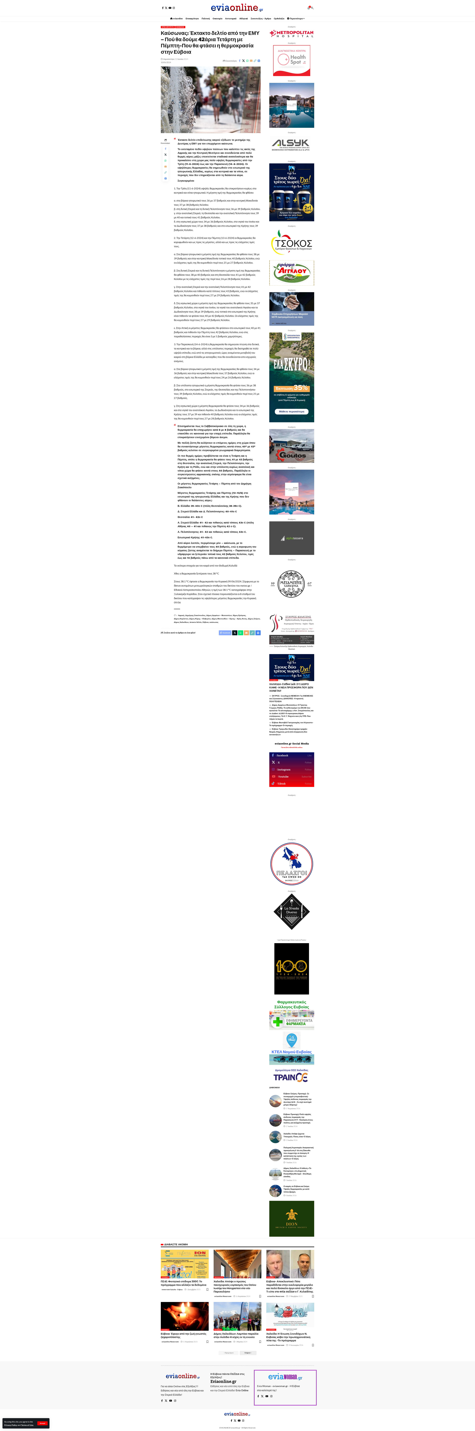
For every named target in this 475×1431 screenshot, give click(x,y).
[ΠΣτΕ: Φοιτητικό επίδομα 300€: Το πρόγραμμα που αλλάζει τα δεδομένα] (185, 1264)
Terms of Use (27, 1425)
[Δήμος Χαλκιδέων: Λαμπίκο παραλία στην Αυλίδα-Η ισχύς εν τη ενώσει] (237, 1316)
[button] (42, 1423)
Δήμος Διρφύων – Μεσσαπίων (219, 615)
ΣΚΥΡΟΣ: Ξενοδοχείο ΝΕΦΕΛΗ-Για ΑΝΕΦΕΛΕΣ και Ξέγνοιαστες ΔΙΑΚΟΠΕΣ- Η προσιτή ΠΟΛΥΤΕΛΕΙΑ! (291, 699)
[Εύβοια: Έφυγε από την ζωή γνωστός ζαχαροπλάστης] (185, 1316)
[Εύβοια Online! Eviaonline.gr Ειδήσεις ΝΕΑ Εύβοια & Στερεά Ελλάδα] (237, 8)
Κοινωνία (180, 27)
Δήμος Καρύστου (181, 619)
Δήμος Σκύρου (254, 619)
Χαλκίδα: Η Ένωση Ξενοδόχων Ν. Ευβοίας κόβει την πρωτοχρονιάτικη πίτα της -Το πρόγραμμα (288, 1337)
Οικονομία (271, 1329)
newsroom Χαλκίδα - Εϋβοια (172, 1289)
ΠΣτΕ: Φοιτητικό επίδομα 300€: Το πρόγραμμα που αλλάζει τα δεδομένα (183, 1283)
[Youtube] (291, 776)
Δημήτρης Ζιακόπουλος (195, 615)
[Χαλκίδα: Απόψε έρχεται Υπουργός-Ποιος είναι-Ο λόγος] (275, 1137)
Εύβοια (206, 622)
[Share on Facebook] (239, 61)
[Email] (251, 61)
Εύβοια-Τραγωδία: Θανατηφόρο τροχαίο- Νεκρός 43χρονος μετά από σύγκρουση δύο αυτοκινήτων (288, 732)
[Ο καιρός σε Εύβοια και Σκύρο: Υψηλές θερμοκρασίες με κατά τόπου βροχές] (275, 1191)
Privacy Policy (10, 1425)
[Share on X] (243, 61)
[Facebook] (162, 8)
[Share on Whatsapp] (247, 61)
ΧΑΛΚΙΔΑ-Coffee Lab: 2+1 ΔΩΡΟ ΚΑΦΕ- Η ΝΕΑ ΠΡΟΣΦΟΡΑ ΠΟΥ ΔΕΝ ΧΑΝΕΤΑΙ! (291, 688)
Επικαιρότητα (168, 27)
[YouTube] (170, 8)
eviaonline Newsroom (222, 1296)
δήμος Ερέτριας (239, 615)
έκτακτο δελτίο (196, 622)
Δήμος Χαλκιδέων (181, 622)
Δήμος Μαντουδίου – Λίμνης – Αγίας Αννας (229, 619)
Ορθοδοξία (218, 1277)
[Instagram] (174, 8)
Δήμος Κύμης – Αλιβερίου (200, 619)
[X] (166, 8)
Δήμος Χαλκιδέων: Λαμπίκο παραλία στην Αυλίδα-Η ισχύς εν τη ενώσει (236, 1335)
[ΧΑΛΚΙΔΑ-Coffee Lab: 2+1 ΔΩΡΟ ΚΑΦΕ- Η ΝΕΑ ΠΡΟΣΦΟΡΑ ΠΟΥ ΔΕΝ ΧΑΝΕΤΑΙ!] (291, 667)
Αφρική (181, 615)
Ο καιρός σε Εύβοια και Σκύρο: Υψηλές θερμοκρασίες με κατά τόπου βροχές (296, 1189)
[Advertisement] (292, 816)
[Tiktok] (291, 784)
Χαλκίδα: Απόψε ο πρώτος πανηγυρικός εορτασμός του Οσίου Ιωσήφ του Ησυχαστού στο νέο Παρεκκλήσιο (235, 1286)
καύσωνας (214, 622)
